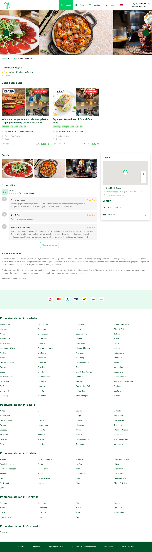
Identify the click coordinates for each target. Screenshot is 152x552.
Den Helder (43, 324)
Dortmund (4, 483)
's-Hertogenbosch (121, 324)
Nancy (78, 508)
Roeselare (118, 415)
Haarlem (41, 386)
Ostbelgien (119, 411)
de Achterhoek (6, 376)
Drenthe (41, 343)
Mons (78, 430)
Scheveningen (82, 395)
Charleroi (4, 439)
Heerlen (41, 391)
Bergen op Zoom (7, 362)
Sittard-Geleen (120, 329)
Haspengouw (43, 425)
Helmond (42, 395)
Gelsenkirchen (44, 478)
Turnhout (118, 425)
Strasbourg (119, 508)
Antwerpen (5, 415)
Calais (2, 512)
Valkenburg (119, 353)
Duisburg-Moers (45, 459)
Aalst (2, 411)
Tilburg (117, 334)
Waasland (118, 434)
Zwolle (117, 395)
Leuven (79, 411)
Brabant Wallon (7, 420)
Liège (78, 415)
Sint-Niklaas (119, 420)
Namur (79, 434)
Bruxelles (4, 434)
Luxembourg (81, 420)
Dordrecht (42, 338)
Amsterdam (5, 343)
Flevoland (42, 362)
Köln (78, 469)
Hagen (41, 483)
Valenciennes (119, 512)
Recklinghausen (121, 478)
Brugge (3, 425)
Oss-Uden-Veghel (84, 372)
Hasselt (41, 430)
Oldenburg (118, 469)
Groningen (42, 381)
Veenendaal (119, 357)
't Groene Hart (44, 376)
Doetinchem (43, 334)
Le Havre (42, 512)
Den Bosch (4, 391)
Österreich (4, 532)
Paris (78, 512)
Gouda (41, 372)
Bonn (2, 478)
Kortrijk (41, 439)
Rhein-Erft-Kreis (121, 483)
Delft (2, 386)
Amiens (3, 503)
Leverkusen (81, 473)
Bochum (3, 473)
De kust (3, 444)
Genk (40, 411)
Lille (40, 517)
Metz (78, 503)
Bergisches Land (7, 464)
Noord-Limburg (82, 362)
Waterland (118, 372)
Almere (3, 334)
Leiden (79, 338)
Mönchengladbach (121, 459)
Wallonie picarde (121, 439)
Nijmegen (80, 353)
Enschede (42, 357)
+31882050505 (128, 546)
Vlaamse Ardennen (122, 430)
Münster (117, 464)
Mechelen (80, 425)
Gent (40, 415)
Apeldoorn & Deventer (9, 348)
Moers (78, 478)
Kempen (41, 434)
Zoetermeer (119, 391)
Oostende (80, 444)
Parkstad (79, 376)
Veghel (117, 362)
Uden (116, 343)
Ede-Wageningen (45, 348)
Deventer (42, 329)
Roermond (80, 381)
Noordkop (80, 357)
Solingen (4, 488)
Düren (40, 464)
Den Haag (4, 395)
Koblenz (79, 459)
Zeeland (117, 386)
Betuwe (3, 367)
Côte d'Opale (5, 517)
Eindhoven (42, 353)
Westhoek (118, 444)
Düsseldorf (43, 469)
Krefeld (79, 464)
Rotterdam (80, 391)
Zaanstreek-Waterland (123, 381)
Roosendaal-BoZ (83, 386)
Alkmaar (3, 329)
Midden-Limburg (83, 348)
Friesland (42, 367)
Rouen (117, 503)
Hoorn (78, 329)
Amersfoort (5, 338)
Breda (2, 372)
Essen (40, 473)
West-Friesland (121, 376)
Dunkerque (43, 503)
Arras (2, 508)
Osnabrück (118, 473)
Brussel (3, 430)
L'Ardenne (42, 444)
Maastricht (80, 343)
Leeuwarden (81, 334)
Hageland (42, 420)
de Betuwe (4, 381)
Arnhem (3, 353)
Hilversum (80, 324)
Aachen (3, 459)
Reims (78, 517)
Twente (117, 338)
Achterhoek (5, 324)
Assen (2, 357)
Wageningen (119, 367)
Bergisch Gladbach (8, 469)
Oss (77, 367)
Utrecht (117, 348)
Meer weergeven (49, 245)
